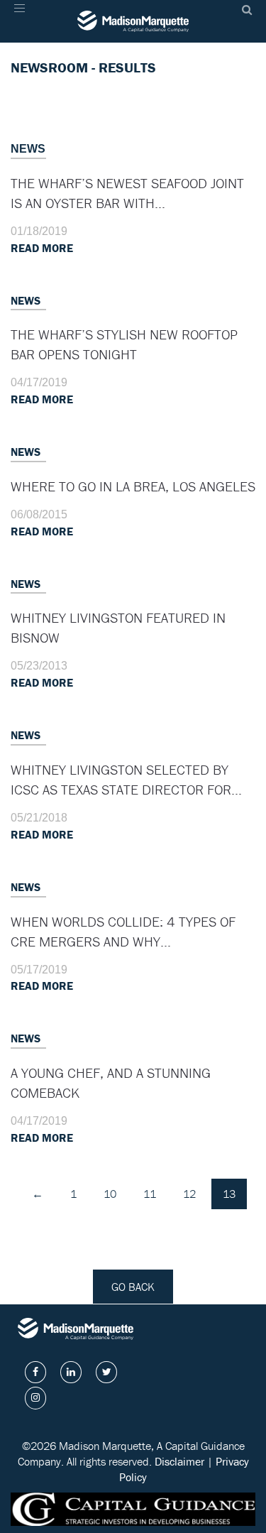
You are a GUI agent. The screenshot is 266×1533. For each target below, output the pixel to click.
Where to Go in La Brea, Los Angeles (133, 486)
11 (149, 1193)
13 (229, 1193)
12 (189, 1193)
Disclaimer (179, 1461)
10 (110, 1193)
